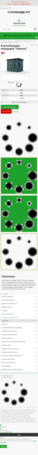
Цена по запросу (10, 107)
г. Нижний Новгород (24, 4)
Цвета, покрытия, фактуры (19, 102)
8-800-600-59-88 (19, 23)
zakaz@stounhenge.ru (19, 25)
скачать (6, 432)
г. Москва (15, 4)
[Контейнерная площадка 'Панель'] (15, 66)
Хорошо (3, 446)
